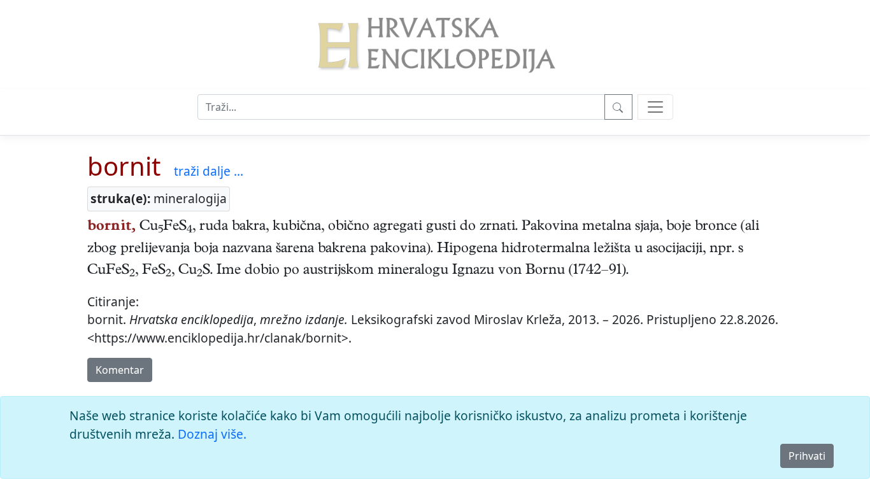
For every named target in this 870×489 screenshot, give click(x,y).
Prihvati (806, 456)
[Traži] (618, 107)
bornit (123, 165)
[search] (655, 107)
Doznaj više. (212, 434)
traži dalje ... (208, 171)
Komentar (120, 370)
